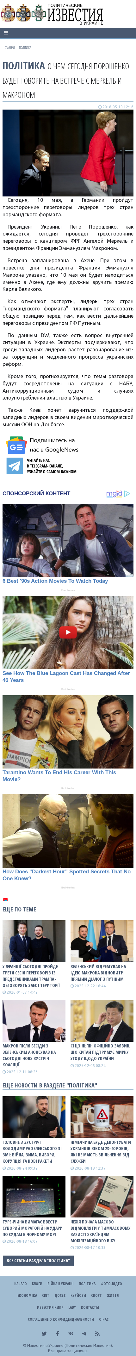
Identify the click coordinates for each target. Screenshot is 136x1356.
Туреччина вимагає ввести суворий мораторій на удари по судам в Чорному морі (33, 1228)
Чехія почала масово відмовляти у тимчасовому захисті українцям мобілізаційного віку (101, 1231)
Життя (113, 1295)
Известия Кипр (50, 1307)
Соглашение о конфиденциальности (61, 1319)
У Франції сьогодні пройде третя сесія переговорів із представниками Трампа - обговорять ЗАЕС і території (31, 975)
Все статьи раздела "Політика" (38, 1260)
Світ (45, 1295)
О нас (103, 1319)
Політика (24, 65)
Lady (72, 1307)
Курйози (78, 1295)
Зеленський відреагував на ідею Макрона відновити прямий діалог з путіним (98, 972)
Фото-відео (111, 1283)
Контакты (90, 1307)
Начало (20, 1283)
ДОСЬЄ (59, 1295)
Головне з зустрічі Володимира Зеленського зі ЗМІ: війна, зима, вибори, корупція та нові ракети (32, 1151)
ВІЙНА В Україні (60, 1283)
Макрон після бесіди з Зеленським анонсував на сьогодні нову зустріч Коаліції (29, 1055)
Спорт (96, 1295)
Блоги (37, 1283)
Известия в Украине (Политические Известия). (70, 1345)
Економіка (27, 1295)
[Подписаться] (43, 445)
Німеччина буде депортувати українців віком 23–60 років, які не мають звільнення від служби (101, 1151)
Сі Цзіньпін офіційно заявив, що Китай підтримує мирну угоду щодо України (101, 1052)
